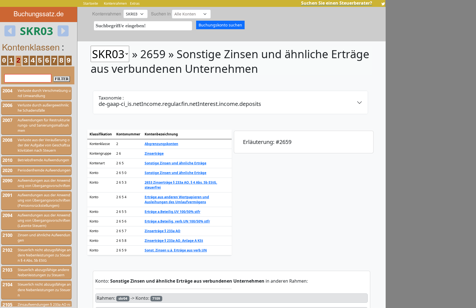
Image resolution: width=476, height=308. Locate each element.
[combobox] (143, 26)
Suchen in (161, 13)
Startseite (90, 3)
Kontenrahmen (115, 3)
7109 (156, 298)
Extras (135, 3)
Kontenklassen (31, 46)
